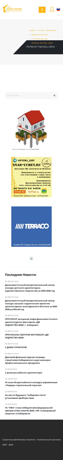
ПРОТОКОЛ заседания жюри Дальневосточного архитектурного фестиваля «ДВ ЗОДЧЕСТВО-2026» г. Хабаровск (31, 322)
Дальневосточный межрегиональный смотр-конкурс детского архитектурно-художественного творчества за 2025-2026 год (30, 287)
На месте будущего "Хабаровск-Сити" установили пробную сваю (25, 396)
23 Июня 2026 (11, 404)
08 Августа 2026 (11, 281)
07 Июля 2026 (11, 369)
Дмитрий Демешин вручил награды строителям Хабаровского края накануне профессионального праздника (28, 360)
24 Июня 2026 (11, 379)
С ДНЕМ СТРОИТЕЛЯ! (16, 347)
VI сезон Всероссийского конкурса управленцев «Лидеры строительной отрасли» (31, 384)
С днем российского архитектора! (23, 372)
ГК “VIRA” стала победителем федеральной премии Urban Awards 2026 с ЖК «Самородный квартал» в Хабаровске (30, 410)
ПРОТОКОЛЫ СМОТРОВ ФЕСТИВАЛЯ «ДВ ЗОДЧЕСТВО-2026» (27, 336)
